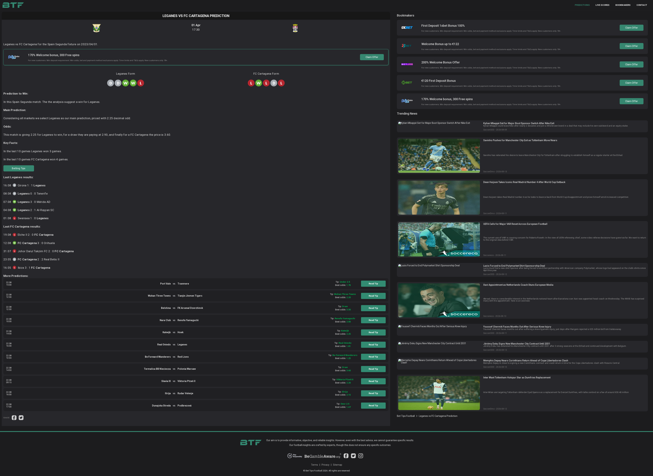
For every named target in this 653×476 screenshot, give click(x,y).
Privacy (325, 464)
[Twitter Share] (21, 417)
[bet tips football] (13, 5)
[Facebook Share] (14, 417)
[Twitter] (353, 457)
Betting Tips (18, 168)
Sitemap (337, 464)
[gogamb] (323, 457)
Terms (314, 464)
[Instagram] (360, 457)
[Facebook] (346, 457)
